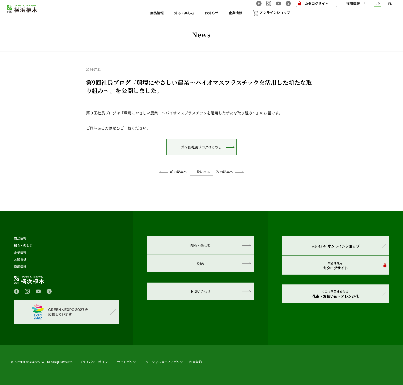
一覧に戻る (201, 171)
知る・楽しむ (23, 245)
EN (390, 3)
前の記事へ (178, 171)
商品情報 (20, 238)
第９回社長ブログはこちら (201, 146)
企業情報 (20, 252)
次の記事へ (224, 171)
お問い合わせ (200, 291)
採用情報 (20, 267)
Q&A (200, 263)
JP (378, 3)
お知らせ (20, 259)
